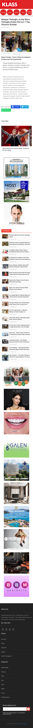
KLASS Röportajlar (6, 230)
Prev (2, 135)
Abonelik (3, 639)
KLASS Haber (4, 667)
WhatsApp (7, 110)
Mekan (3, 689)
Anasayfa (3, 12)
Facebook (17, 107)
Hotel (2, 684)
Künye (3, 643)
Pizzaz (3, 693)
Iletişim (3, 652)
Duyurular (3, 647)
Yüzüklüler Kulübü (29, 12)
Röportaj (17, 12)
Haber (9, 12)
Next (30, 135)
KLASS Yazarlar (5, 697)
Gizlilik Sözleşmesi (6, 656)
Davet (23, 12)
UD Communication (22, 723)
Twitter (26, 107)
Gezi (2, 680)
